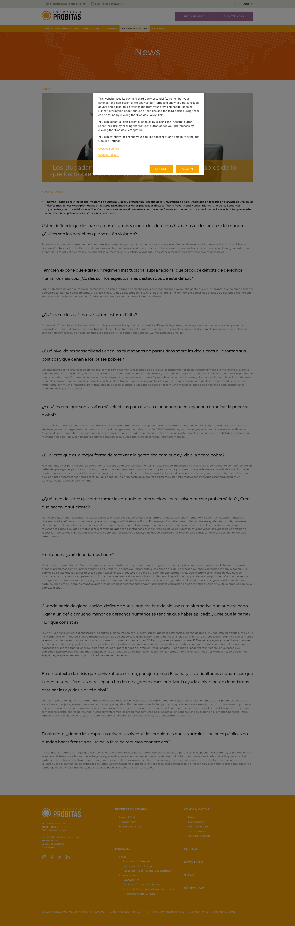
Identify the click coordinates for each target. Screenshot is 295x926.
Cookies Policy (107, 154)
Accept (187, 169)
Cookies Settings (108, 148)
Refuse (161, 169)
